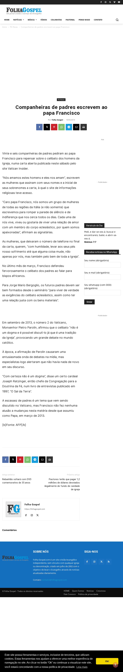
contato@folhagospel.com (54, 579)
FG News (14, 27)
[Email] (76, 127)
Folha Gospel (57, 120)
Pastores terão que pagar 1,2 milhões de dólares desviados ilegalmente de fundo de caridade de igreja (62, 484)
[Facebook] (101, 2)
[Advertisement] (83, 11)
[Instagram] (105, 2)
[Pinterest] (54, 127)
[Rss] (108, 562)
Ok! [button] (107, 661)
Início (4, 27)
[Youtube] (119, 2)
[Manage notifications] (115, 664)
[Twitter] (101, 562)
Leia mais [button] (81, 667)
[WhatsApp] (61, 127)
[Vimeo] (114, 2)
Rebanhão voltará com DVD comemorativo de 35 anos (16, 481)
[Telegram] (69, 127)
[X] (110, 2)
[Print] (83, 127)
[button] (117, 20)
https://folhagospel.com (35, 509)
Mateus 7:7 (90, 241)
